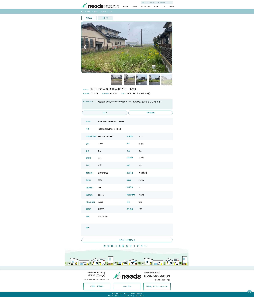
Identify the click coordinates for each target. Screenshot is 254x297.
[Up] (249, 292)
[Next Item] (85, 47)
